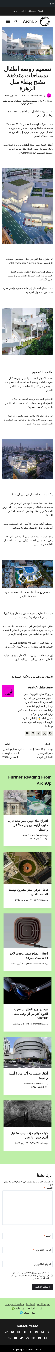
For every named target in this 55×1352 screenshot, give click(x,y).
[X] (48, 1332)
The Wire (36, 900)
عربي (15, 11)
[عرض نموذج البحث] (16, 21)
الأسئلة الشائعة (35, 1308)
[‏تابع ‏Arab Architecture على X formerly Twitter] (44, 733)
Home (49, 101)
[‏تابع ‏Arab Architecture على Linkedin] (33, 733)
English (23, 11)
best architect (34, 963)
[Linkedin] (36, 1332)
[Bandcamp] (21, 1338)
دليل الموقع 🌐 (27, 1312)
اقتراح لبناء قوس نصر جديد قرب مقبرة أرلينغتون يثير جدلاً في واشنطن (28, 825)
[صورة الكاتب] (49, 95)
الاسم (47, 1235)
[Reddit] (27, 1338)
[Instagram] (42, 1332)
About (40, 11)
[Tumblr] (30, 1332)
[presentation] (27, 802)
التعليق (48, 1187)
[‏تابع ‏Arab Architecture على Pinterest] (27, 733)
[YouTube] (15, 1338)
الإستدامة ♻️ (18, 1308)
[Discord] (24, 1332)
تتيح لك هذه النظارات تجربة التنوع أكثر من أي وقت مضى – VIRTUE (29, 1014)
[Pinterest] (18, 1332)
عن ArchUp (43, 1304)
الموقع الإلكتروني (42, 1264)
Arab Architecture (30, 95)
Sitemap (31, 11)
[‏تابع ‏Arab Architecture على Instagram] (38, 733)
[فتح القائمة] (8, 21)
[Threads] (33, 1338)
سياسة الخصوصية (14, 1304)
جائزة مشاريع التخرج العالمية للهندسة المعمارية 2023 (13, 751)
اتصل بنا (30, 1304)
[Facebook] (45, 1338)
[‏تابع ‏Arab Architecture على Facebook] (50, 733)
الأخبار (41, 101)
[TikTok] (6, 1332)
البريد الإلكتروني (42, 1250)
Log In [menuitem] (51, 3)
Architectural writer (32, 1084)
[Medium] (39, 1338)
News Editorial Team (31, 835)
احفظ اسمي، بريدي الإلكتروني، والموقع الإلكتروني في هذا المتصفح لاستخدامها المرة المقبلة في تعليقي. (28, 1275)
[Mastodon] (12, 1332)
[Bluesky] (9, 1338)
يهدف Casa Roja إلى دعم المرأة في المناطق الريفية (41, 751)
